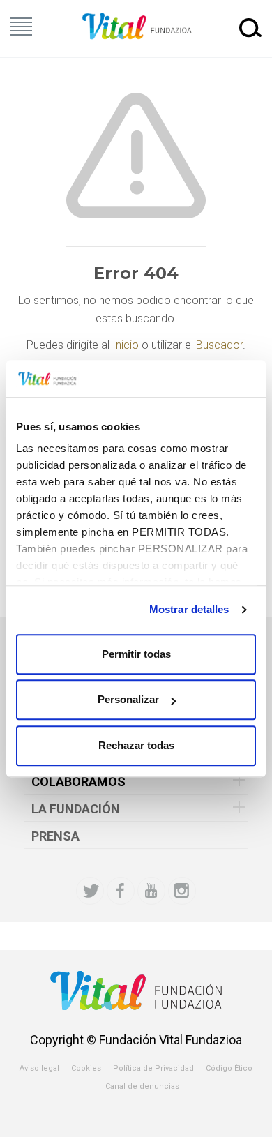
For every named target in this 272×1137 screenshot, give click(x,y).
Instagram (182, 891)
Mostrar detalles (189, 609)
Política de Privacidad (153, 1068)
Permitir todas (136, 654)
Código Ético (229, 1068)
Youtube (151, 891)
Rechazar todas (136, 745)
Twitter (90, 891)
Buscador (219, 345)
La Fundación (75, 808)
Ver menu (21, 26)
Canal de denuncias (142, 1086)
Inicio (125, 345)
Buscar (250, 27)
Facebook (121, 891)
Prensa (55, 836)
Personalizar (128, 699)
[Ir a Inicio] (136, 27)
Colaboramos (78, 781)
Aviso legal (39, 1068)
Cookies (86, 1068)
